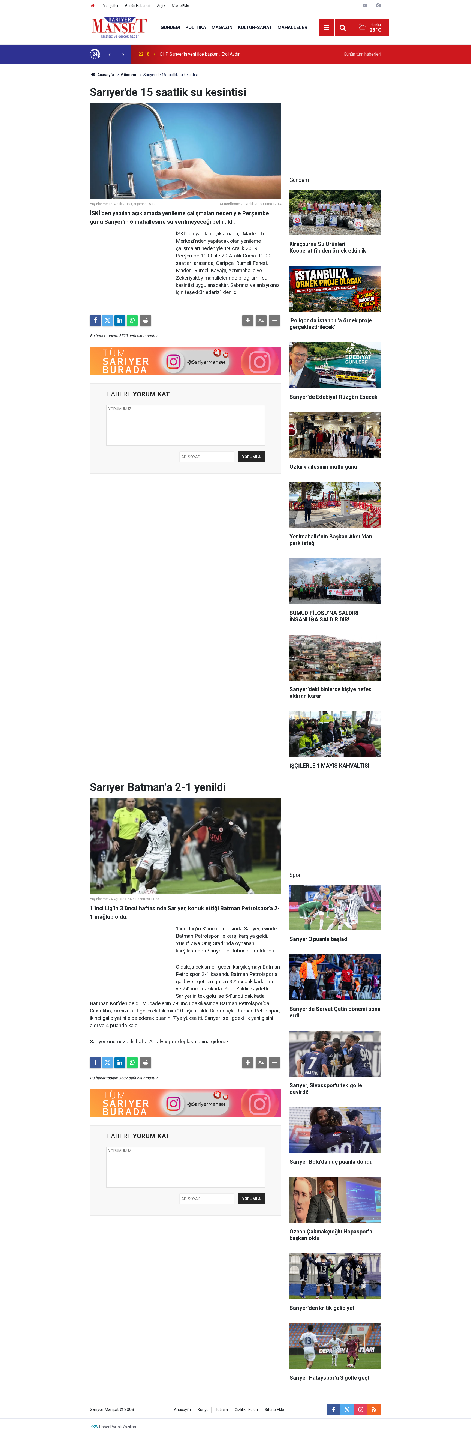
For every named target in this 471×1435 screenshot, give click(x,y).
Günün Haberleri (137, 6)
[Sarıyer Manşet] (120, 27)
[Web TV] (365, 5)
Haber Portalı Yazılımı (117, 1427)
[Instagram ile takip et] (360, 1409)
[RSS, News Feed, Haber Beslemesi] (374, 1409)
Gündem (170, 27)
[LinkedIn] (119, 320)
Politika (195, 27)
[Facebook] (95, 320)
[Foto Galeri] (378, 5)
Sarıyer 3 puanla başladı (182, 54)
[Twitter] (107, 320)
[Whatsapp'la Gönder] (132, 320)
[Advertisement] (45, 145)
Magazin (222, 27)
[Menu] (326, 28)
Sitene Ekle (180, 6)
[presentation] (109, 54)
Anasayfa (105, 75)
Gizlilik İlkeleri (246, 1409)
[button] (247, 320)
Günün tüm (362, 54)
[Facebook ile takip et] (333, 1409)
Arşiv (161, 6)
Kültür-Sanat (255, 27)
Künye (203, 1409)
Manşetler (110, 6)
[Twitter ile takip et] (347, 1409)
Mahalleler (292, 27)
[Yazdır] (145, 320)
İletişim (221, 1409)
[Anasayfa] (93, 6)
